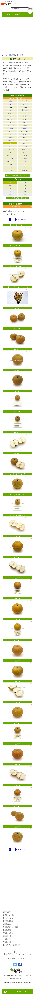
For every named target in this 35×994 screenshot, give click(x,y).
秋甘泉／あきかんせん (17, 474)
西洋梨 (24, 134)
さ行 (10, 185)
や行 (25, 191)
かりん (10, 116)
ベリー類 (10, 158)
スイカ (10, 131)
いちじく (24, 107)
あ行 (21, 55)
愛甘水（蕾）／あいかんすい (17, 287)
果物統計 (8, 924)
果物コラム (9, 933)
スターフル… (24, 131)
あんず (24, 104)
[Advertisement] (17, 35)
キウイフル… (10, 119)
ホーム (4, 55)
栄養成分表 (9, 921)
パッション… (10, 149)
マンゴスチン (10, 161)
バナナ (10, 146)
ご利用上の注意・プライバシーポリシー (18, 955)
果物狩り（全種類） (12, 927)
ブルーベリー (10, 155)
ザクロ (24, 128)
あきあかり (17, 308)
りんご (24, 167)
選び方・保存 (10, 915)
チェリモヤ (10, 137)
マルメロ (24, 158)
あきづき (17, 536)
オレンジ (10, 113)
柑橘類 (24, 116)
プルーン (24, 155)
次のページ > (22, 219)
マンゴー (24, 161)
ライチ (10, 167)
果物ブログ (9, 939)
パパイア (24, 149)
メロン (10, 164)
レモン (10, 170)
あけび (10, 101)
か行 (25, 182)
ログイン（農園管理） (13, 945)
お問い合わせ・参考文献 (18, 958)
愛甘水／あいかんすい (17, 225)
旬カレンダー (10, 918)
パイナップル (24, 146)
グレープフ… (10, 125)
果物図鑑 (8, 912)
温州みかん (25, 110)
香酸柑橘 (24, 125)
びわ (10, 152)
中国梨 (24, 137)
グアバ (24, 122)
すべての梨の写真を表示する (17, 198)
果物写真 (12, 55)
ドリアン (24, 140)
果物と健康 (9, 942)
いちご (10, 107)
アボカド (10, 104)
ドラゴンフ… (10, 140)
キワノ (24, 119)
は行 (25, 188)
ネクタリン (25, 143)
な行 (10, 188)
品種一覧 (8, 936)
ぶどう (24, 152)
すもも (10, 134)
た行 (25, 185)
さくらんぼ (10, 128)
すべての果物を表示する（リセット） (17, 175)
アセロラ (24, 101)
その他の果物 (24, 170)
